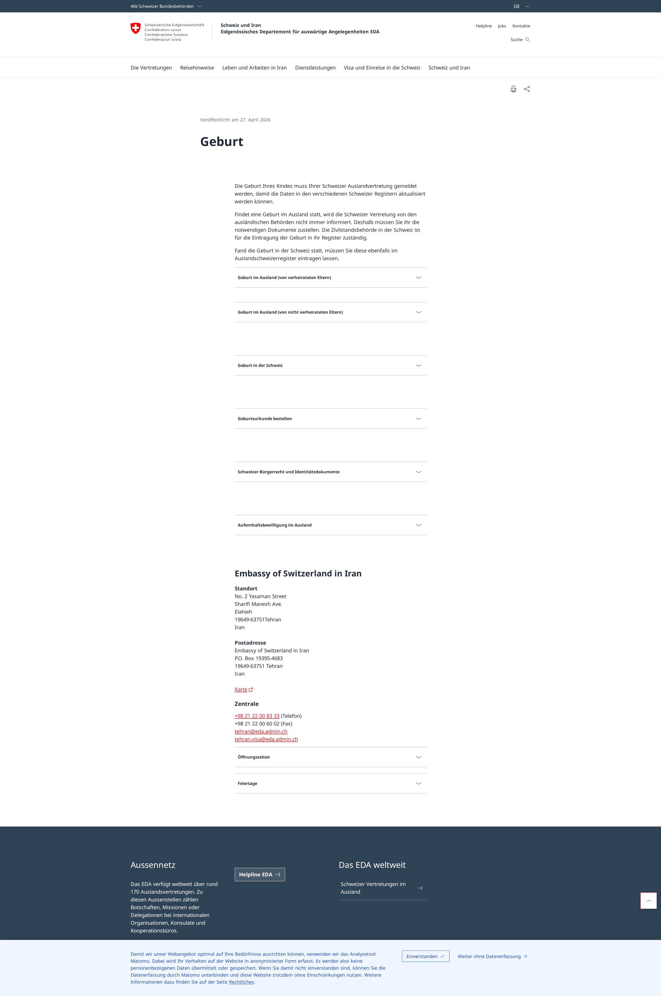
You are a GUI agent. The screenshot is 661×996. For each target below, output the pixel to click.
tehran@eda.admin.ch (261, 731)
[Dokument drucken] (513, 89)
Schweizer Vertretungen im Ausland (373, 888)
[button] (151, 67)
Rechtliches (241, 982)
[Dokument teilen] (526, 89)
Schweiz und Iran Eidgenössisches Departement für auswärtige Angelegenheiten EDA (300, 28)
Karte (241, 689)
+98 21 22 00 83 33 (257, 715)
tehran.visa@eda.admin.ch (266, 739)
